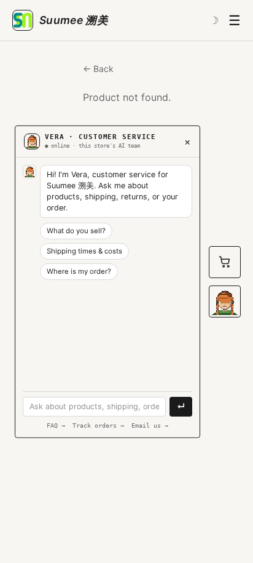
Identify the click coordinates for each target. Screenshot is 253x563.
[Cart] (225, 262)
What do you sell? (76, 230)
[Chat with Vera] (225, 301)
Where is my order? (79, 271)
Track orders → (98, 424)
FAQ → (56, 424)
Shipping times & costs (84, 251)
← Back (98, 68)
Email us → (149, 424)
